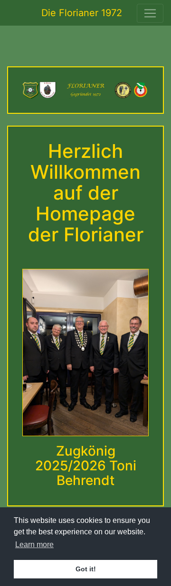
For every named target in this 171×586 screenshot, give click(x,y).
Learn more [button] (34, 544)
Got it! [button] (86, 569)
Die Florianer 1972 (81, 12)
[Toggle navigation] (150, 13)
